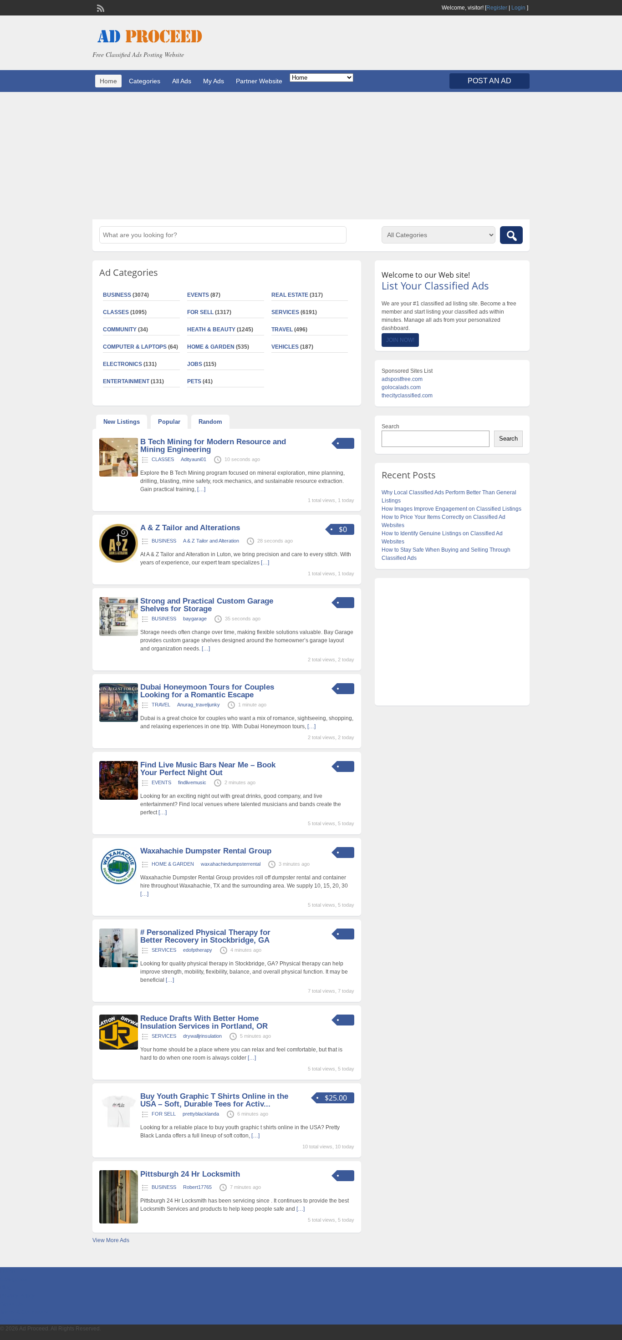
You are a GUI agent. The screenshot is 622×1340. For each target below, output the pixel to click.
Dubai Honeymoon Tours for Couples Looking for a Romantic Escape (207, 691)
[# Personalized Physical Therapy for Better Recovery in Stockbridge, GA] (118, 965)
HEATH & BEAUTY (211, 329)
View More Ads (110, 1240)
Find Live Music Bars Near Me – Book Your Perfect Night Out (207, 769)
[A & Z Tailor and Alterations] (118, 561)
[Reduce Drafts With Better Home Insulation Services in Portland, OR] (118, 1048)
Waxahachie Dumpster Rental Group (205, 851)
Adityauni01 (193, 459)
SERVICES (285, 312)
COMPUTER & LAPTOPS (135, 347)
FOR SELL (200, 312)
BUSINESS (117, 295)
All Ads (181, 81)
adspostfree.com (402, 379)
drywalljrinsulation (202, 1036)
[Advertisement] (311, 156)
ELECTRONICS (122, 364)
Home (108, 81)
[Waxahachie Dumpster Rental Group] (118, 884)
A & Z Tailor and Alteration (211, 540)
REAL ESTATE (289, 295)
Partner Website (259, 81)
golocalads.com (401, 387)
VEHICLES (285, 347)
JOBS (194, 364)
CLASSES (116, 312)
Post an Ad (489, 81)
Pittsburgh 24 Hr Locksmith (190, 1174)
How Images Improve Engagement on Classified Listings (451, 509)
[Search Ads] (511, 235)
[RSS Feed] (99, 7)
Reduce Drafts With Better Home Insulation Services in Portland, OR (204, 1022)
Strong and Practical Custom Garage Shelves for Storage (206, 605)
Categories (144, 81)
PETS (194, 381)
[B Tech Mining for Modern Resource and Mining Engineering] (118, 475)
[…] (201, 489)
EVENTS (198, 295)
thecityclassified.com (407, 395)
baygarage (195, 618)
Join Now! (400, 340)
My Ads (213, 81)
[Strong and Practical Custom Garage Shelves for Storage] (118, 634)
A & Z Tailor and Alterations (190, 527)
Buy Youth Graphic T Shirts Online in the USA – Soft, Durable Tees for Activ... (214, 1100)
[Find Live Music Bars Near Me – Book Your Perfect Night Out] (118, 798)
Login (518, 8)
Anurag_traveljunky (198, 704)
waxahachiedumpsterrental (230, 864)
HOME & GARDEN (211, 347)
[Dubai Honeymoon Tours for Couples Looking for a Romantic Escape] (118, 720)
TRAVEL (282, 329)
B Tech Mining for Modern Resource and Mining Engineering (213, 445)
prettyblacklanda (201, 1114)
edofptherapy (197, 950)
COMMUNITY (120, 329)
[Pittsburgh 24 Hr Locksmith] (118, 1221)
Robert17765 (197, 1187)
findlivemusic (192, 782)
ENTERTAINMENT (126, 381)
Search (390, 426)
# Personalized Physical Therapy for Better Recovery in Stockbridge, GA (205, 936)
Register (496, 8)
